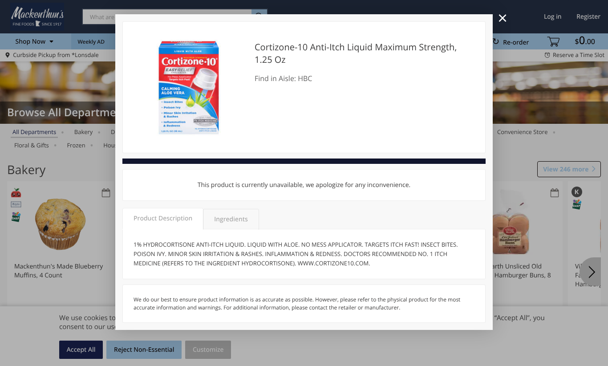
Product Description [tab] (163, 218)
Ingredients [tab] (230, 219)
